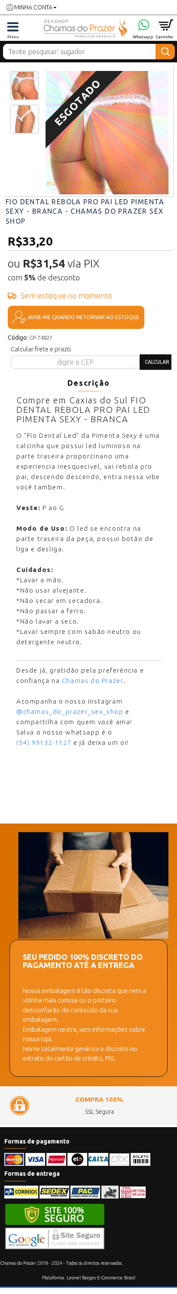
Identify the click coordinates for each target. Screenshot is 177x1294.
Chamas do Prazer (93, 680)
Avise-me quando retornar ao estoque (83, 317)
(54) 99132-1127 (43, 742)
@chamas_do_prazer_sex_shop (70, 711)
